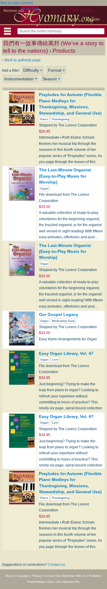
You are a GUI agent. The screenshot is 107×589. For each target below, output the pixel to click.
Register (93, 19)
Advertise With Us (74, 575)
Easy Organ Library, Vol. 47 (66, 353)
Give (50, 581)
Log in (74, 19)
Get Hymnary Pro (68, 581)
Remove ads (14, 11)
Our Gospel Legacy (58, 314)
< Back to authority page (21, 60)
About (9, 575)
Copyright (22, 575)
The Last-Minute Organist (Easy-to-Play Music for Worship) (65, 175)
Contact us (56, 565)
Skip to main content (16, 3)
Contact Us (52, 575)
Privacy (37, 575)
